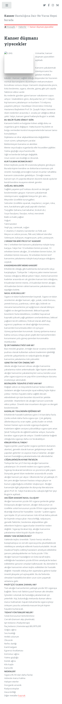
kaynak (21, 695)
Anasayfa (11, 27)
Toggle (7, 6)
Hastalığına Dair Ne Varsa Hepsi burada (30, 18)
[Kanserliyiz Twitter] (44, 5)
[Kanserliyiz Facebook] (48, 5)
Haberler (22, 27)
